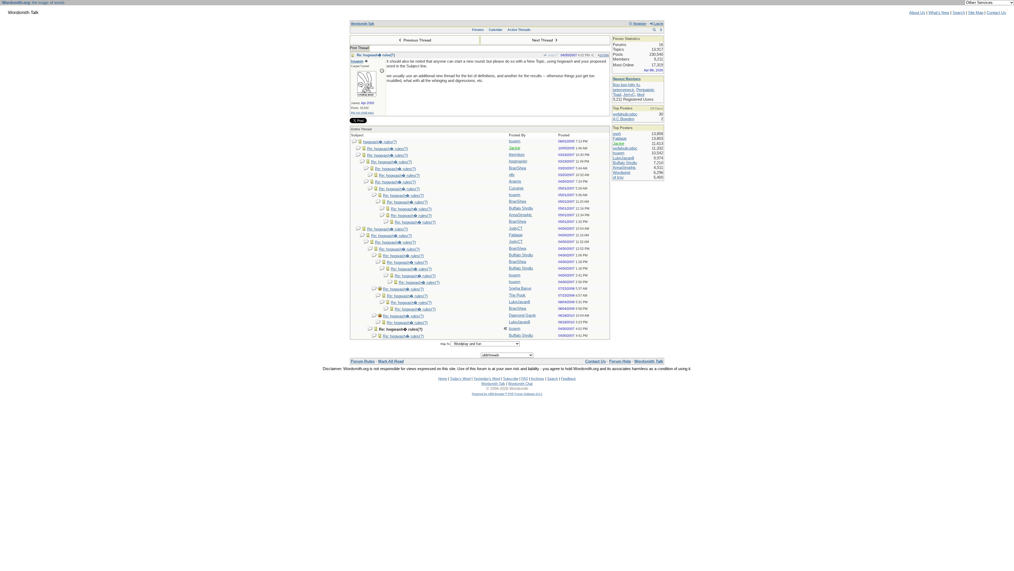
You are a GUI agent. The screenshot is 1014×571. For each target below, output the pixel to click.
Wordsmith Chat (520, 384)
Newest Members (627, 79)
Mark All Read (391, 361)
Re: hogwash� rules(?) (376, 55)
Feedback (568, 379)
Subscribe (510, 379)
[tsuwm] (366, 95)
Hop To (445, 344)
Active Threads (519, 30)
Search (958, 13)
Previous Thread (416, 40)
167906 (604, 55)
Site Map (975, 13)
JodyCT (552, 55)
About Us (917, 13)
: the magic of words (33, 3)
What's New (938, 13)
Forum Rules (363, 361)
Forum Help (620, 361)
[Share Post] (592, 55)
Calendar (496, 30)
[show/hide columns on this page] (661, 30)
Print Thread (359, 48)
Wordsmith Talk (362, 24)
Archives (537, 379)
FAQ (524, 379)
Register (639, 24)
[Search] (654, 29)
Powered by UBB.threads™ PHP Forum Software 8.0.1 (507, 393)
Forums (478, 30)
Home (442, 379)
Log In (658, 24)
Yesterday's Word (486, 379)
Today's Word (460, 379)
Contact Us (996, 13)
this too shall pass (362, 112)
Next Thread (543, 40)
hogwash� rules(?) (380, 142)
